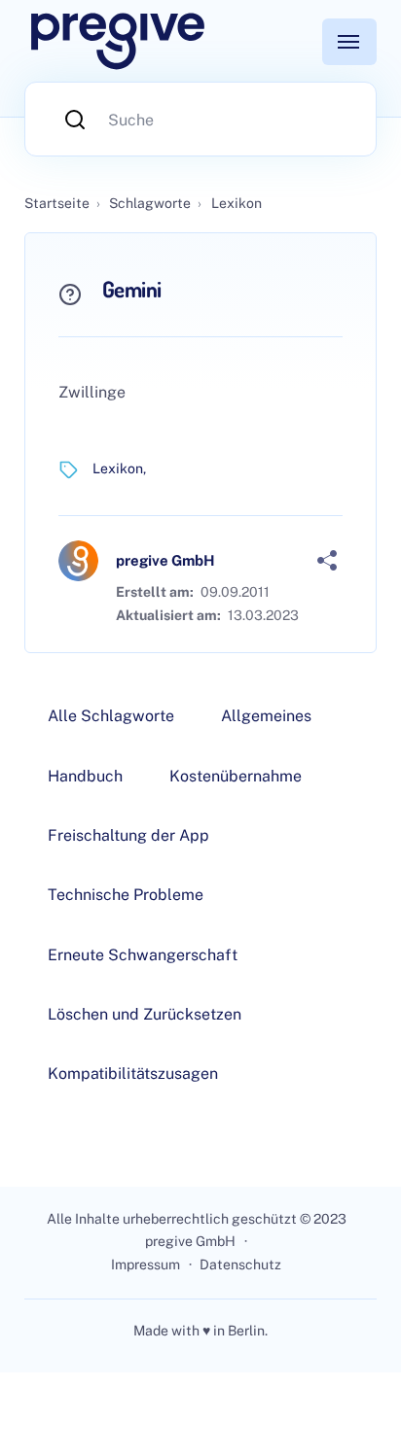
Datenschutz (240, 1264)
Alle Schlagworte (111, 716)
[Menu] (349, 41)
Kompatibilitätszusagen (133, 1073)
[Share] (327, 560)
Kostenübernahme (235, 776)
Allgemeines (266, 716)
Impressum (145, 1264)
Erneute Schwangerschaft (142, 955)
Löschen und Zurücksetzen (144, 1014)
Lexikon (117, 468)
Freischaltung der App (128, 835)
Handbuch (85, 776)
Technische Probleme (125, 894)
